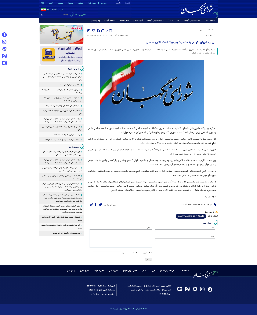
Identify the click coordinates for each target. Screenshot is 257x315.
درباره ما (103, 3)
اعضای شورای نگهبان (155, 20)
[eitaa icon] (4, 56)
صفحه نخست (209, 20)
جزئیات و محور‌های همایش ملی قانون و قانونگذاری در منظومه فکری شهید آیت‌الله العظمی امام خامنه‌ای (62, 153)
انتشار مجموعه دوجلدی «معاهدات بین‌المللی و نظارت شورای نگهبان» (62, 128)
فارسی (118, 3)
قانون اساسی (138, 20)
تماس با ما (92, 3)
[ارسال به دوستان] (93, 31)
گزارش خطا (209, 212)
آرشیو (51, 3)
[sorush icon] (4, 35)
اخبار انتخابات (124, 20)
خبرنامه (80, 3)
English (127, 3)
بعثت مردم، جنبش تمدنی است (70, 85)
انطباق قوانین (109, 20)
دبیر (178, 20)
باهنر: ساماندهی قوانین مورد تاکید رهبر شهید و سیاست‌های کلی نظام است (62, 177)
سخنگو (170, 20)
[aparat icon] (4, 49)
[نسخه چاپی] (98, 31)
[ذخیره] (88, 31)
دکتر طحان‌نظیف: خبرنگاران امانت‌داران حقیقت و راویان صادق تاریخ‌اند (61, 227)
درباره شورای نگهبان (192, 20)
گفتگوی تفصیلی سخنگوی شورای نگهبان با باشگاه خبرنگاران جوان (62, 112)
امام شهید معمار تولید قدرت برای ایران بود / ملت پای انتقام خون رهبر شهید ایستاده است (62, 99)
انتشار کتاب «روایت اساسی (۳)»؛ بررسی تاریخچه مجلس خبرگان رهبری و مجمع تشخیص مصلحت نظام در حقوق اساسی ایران (62, 76)
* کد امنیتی (147, 253)
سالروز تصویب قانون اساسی (192, 204)
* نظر (149, 227)
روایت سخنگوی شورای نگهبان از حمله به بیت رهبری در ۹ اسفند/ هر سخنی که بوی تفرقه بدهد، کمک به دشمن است (63, 120)
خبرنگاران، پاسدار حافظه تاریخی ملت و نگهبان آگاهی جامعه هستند (62, 219)
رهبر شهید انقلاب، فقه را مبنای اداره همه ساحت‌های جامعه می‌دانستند (62, 91)
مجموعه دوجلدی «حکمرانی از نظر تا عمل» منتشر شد (63, 105)
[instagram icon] (4, 42)
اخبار (201, 30)
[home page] (199, 8)
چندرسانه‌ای (95, 20)
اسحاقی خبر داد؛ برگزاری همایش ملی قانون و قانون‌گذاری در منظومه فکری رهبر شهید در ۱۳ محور (62, 169)
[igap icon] (4, 63)
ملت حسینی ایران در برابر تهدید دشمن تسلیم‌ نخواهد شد (61, 139)
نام (213, 227)
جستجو (60, 3)
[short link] (191, 216)
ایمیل (212, 236)
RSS (42, 3)
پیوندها (70, 3)
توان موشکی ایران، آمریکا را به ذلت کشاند (66, 134)
